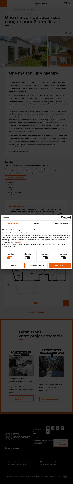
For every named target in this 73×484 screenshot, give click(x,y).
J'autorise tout (59, 265)
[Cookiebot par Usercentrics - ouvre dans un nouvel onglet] (62, 217)
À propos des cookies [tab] (60, 223)
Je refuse (13, 265)
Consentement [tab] (13, 223)
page (19, 242)
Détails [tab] (36, 223)
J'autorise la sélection (36, 265)
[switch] (27, 257)
